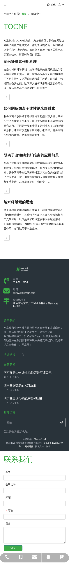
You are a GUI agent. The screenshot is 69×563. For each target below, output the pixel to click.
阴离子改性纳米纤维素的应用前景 (31, 155)
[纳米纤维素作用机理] (6, 97)
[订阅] (61, 422)
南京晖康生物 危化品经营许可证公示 (28, 372)
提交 (13, 548)
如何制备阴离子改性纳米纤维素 (29, 108)
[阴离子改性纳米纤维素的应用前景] (6, 191)
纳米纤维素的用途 (18, 202)
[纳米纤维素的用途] (6, 237)
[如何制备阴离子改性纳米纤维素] (6, 144)
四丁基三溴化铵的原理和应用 (23, 398)
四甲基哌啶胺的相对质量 (20, 385)
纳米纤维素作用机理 (20, 62)
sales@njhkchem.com (24, 293)
